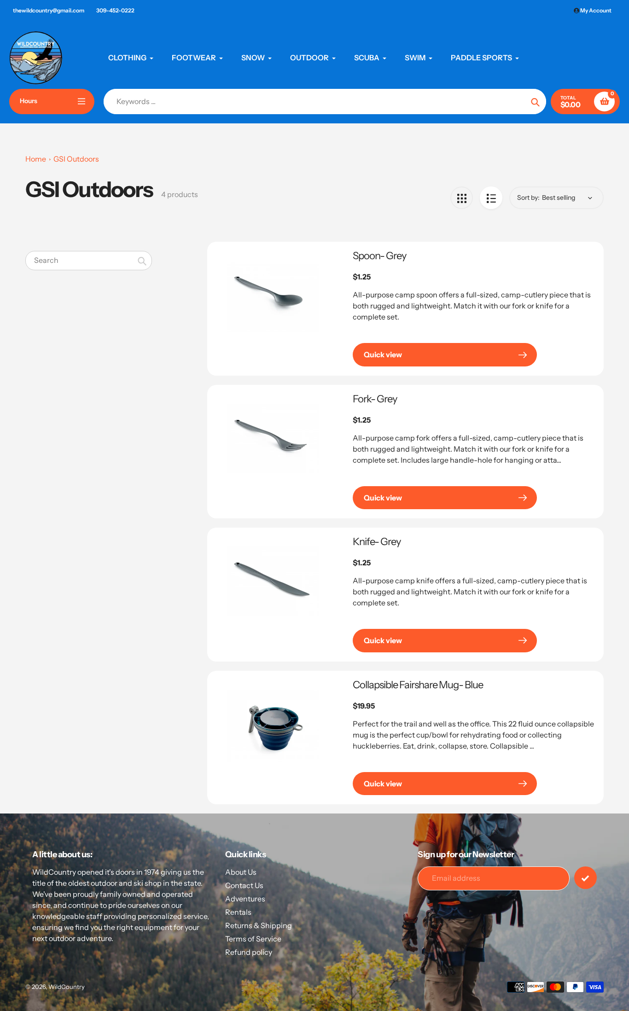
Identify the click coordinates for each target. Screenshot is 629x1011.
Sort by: (528, 197)
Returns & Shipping (258, 925)
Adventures (245, 898)
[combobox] (88, 260)
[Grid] (461, 197)
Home (35, 158)
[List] (491, 197)
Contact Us (244, 885)
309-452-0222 (115, 10)
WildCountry (66, 986)
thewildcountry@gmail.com (48, 10)
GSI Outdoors (76, 158)
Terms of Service (253, 938)
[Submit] (585, 877)
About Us (240, 872)
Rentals (238, 912)
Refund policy (248, 952)
